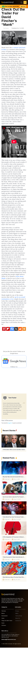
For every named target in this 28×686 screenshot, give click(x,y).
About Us (17, 656)
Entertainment (4, 654)
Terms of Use (18, 654)
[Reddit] (20, 366)
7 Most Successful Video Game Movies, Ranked (15, 594)
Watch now (23, 6)
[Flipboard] (8, 366)
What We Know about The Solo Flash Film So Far (15, 614)
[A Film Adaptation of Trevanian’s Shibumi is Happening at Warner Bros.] (14, 565)
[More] (24, 366)
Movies (3, 651)
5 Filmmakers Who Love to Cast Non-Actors (14, 486)
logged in (10, 460)
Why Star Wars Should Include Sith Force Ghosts (15, 513)
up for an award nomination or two (12, 331)
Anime (2, 656)
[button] (25, 2)
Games (3, 661)
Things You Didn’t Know (7, 659)
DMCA (16, 651)
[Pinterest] (4, 366)
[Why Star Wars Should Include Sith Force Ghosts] (14, 505)
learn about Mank (8, 307)
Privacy (17, 649)
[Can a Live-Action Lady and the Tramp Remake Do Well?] (14, 525)
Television (3, 649)
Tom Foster (6, 28)
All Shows (3, 663)
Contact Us (18, 659)
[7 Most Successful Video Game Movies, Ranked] (14, 585)
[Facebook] (12, 366)
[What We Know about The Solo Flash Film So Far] (14, 605)
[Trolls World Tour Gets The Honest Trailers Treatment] (14, 545)
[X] (16, 366)
